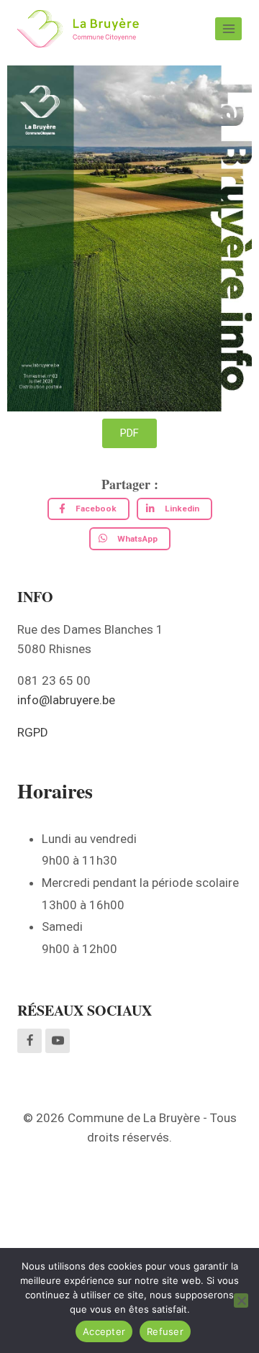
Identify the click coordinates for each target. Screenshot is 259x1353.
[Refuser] (241, 1300)
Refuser (165, 1331)
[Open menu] (228, 28)
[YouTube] (57, 1041)
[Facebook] (29, 1041)
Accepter (104, 1331)
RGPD (32, 732)
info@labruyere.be (66, 700)
